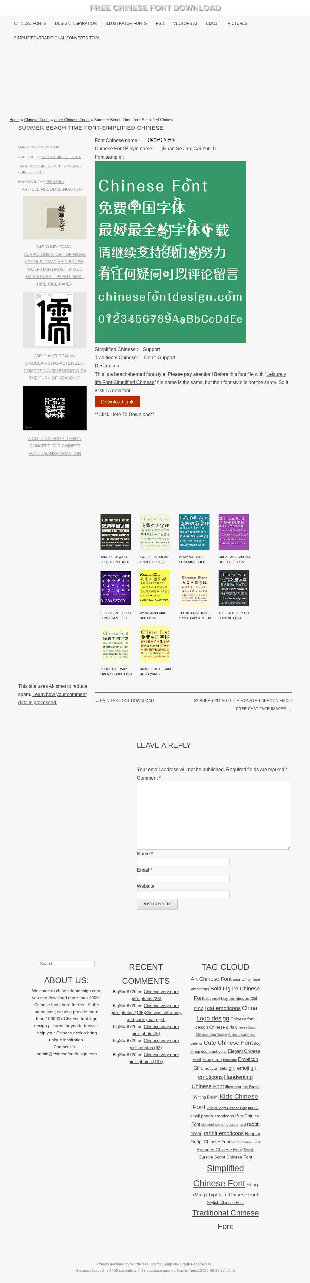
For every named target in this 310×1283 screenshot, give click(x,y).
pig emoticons (226, 1124)
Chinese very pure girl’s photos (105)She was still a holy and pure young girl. (145, 1012)
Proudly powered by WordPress (122, 1264)
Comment (149, 778)
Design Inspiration (76, 23)
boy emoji (213, 998)
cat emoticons (224, 1008)
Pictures (238, 23)
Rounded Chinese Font (219, 1149)
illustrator (233, 1087)
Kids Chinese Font (45, 166)
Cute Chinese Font (228, 1042)
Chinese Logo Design (211, 1034)
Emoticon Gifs (214, 1068)
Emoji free (212, 1059)
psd (242, 1124)
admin (55, 147)
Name (145, 853)
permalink (55, 182)
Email (144, 870)
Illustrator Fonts (126, 23)
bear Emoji (242, 979)
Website (145, 886)
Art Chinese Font (211, 979)
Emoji (212, 23)
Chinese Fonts (30, 23)
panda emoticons (217, 1116)
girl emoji (239, 1068)
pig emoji (207, 1124)
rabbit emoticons (224, 1133)
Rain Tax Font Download (124, 700)
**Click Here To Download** (124, 414)
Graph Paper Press (195, 1264)
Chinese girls (221, 1027)
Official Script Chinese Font (227, 1108)
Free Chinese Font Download (155, 7)
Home (14, 120)
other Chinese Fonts (72, 120)
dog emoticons (214, 1051)
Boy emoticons (235, 998)
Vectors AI (185, 23)
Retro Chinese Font (245, 1142)
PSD (160, 23)
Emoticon (230, 1060)
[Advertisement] (155, 81)
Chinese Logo (245, 1027)
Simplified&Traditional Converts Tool (57, 38)
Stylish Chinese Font (225, 1202)
